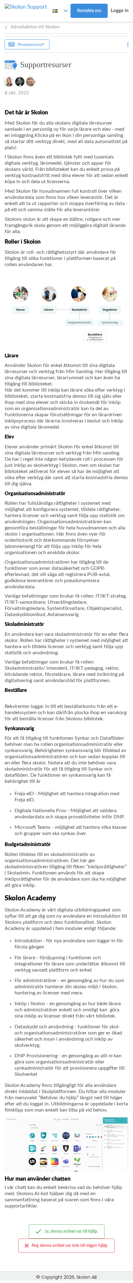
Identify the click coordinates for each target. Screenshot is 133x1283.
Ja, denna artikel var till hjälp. (71, 1231)
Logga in (119, 10)
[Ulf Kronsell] (20, 81)
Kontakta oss (89, 11)
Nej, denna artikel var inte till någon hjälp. (70, 1246)
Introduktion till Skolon (35, 27)
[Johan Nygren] (30, 81)
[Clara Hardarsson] (9, 81)
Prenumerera (30, 44)
